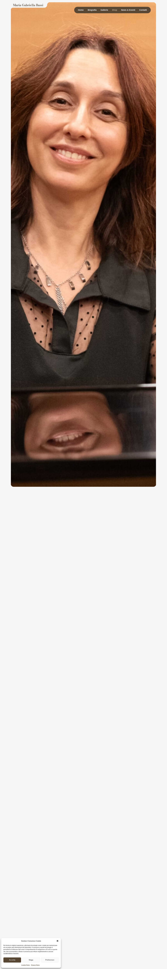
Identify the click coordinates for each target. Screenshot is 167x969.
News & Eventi (128, 10)
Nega (31, 960)
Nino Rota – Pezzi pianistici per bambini (119, 750)
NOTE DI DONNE (110, 927)
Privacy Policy (35, 965)
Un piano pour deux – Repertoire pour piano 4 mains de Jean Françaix (115, 520)
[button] (57, 941)
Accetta (12, 960)
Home (81, 10)
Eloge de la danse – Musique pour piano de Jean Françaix (120, 585)
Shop (114, 10)
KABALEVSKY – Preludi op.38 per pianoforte (117, 659)
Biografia (92, 10)
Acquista (97, 549)
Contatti (143, 10)
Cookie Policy (25, 965)
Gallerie (104, 10)
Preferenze (49, 960)
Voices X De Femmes (112, 836)
